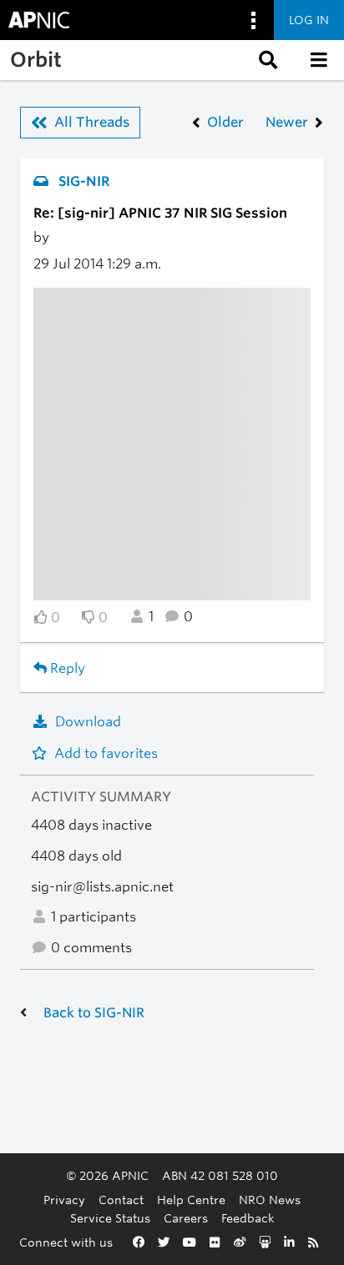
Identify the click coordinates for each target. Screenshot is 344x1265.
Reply (66, 668)
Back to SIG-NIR (93, 1013)
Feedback (248, 1218)
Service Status (110, 1218)
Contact (121, 1199)
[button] (266, 60)
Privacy (64, 1199)
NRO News (270, 1199)
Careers (186, 1218)
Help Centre (191, 1199)
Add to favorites (106, 753)
